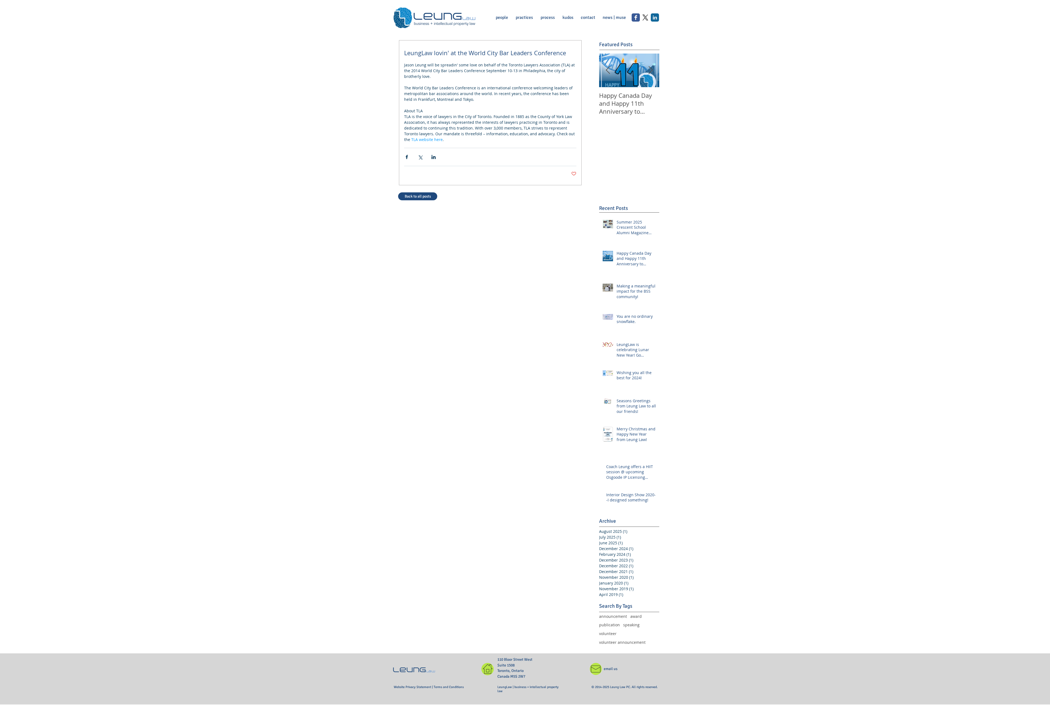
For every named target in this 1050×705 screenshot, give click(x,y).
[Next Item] (650, 70)
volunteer (608, 633)
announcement (613, 616)
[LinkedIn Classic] (655, 17)
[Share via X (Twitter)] (420, 157)
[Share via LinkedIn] (433, 157)
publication (609, 624)
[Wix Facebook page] (636, 17)
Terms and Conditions (449, 687)
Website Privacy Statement (413, 687)
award (636, 616)
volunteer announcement (622, 642)
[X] (645, 17)
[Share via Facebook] (406, 157)
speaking (631, 624)
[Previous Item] (607, 70)
